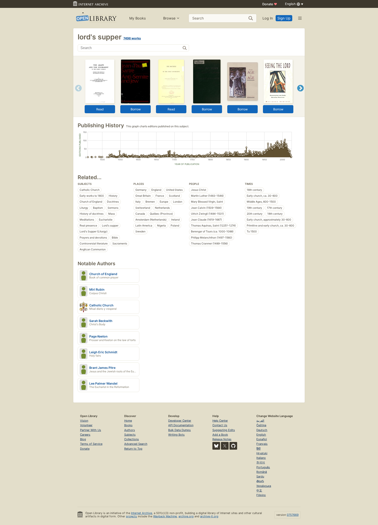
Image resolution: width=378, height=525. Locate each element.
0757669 (293, 514)
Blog (83, 439)
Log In (267, 18)
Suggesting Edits (223, 430)
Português (263, 467)
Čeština (261, 425)
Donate (269, 4)
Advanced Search (135, 443)
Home (128, 420)
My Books (137, 18)
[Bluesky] (216, 446)
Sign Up (283, 18)
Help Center (220, 420)
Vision (84, 420)
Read (100, 109)
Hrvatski (261, 453)
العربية (260, 420)
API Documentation (180, 425)
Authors (129, 430)
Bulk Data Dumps (179, 430)
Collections (131, 439)
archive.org (186, 516)
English (261, 434)
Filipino (261, 495)
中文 (259, 490)
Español (261, 439)
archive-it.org (209, 516)
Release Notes (221, 439)
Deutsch (261, 430)
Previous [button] (76, 93)
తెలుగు (260, 481)
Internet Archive (141, 513)
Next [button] (300, 93)
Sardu (260, 476)
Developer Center (179, 420)
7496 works (132, 38)
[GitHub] (233, 446)
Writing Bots (176, 434)
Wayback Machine (165, 516)
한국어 (260, 462)
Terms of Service (91, 443)
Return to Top (133, 448)
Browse (169, 18)
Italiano (261, 458)
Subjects (130, 434)
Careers (85, 434)
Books (128, 425)
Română (261, 472)
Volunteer (86, 425)
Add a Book (220, 434)
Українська (263, 486)
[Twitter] (225, 446)
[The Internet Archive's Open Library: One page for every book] (96, 18)
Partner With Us (90, 430)
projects (131, 516)
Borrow (136, 109)
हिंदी (258, 448)
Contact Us (219, 425)
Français (262, 443)
